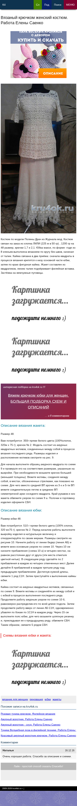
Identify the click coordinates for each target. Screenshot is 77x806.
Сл (37, 4)
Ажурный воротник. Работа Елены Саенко (26, 719)
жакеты (57, 699)
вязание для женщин (15, 699)
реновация (36, 699)
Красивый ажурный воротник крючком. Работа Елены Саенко (38, 735)
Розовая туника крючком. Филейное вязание (28, 713)
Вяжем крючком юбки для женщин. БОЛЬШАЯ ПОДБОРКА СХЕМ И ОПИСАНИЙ (38, 401)
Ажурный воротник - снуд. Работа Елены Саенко (30, 724)
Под (46, 4)
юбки (48, 699)
